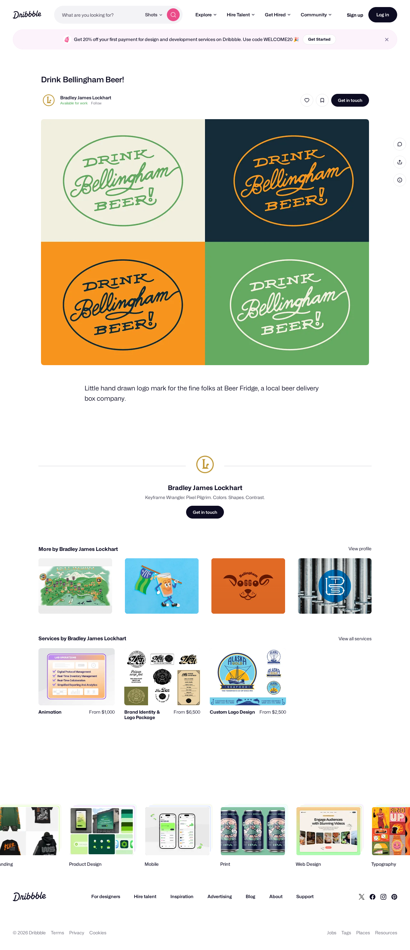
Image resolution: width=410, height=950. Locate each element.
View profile (360, 548)
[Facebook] (372, 896)
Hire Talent (238, 14)
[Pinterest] (394, 896)
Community (314, 14)
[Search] (173, 14)
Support (305, 896)
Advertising (220, 896)
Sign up (355, 15)
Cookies (97, 932)
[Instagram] (383, 896)
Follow (96, 103)
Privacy (76, 932)
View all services (355, 638)
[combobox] (97, 14)
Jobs (331, 932)
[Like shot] (306, 100)
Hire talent (145, 896)
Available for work (74, 103)
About (276, 896)
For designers (105, 896)
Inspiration (181, 896)
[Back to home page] (27, 15)
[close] (387, 40)
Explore (203, 14)
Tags (346, 932)
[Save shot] (322, 100)
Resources (386, 932)
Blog (250, 896)
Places (363, 932)
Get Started (319, 39)
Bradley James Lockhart (85, 97)
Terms (57, 932)
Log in (382, 14)
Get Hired (275, 14)
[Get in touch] (74, 601)
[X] (362, 896)
